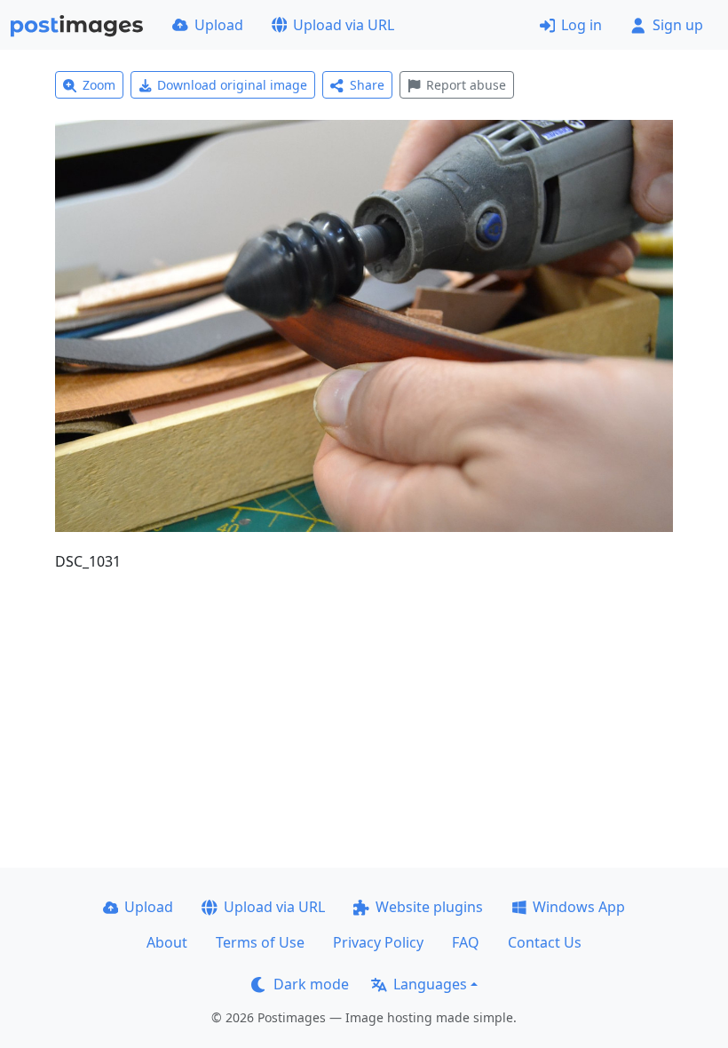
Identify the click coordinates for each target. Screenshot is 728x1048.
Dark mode (311, 984)
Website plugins (429, 907)
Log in (581, 25)
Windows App (579, 907)
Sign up (678, 25)
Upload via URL (343, 25)
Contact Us (545, 942)
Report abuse (466, 84)
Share (367, 84)
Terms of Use (260, 942)
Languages (430, 984)
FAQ (465, 942)
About (166, 942)
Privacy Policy (378, 942)
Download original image (232, 84)
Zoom (99, 84)
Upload (218, 25)
